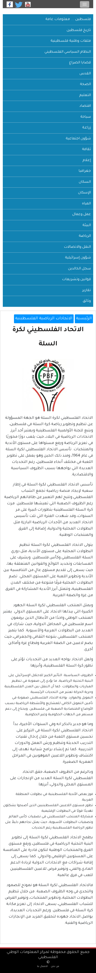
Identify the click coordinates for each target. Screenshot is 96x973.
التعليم (85, 95)
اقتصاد (85, 106)
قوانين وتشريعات (76, 280)
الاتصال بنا (42, 966)
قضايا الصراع (80, 63)
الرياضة (85, 236)
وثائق (87, 301)
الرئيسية (84, 318)
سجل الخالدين (79, 269)
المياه (86, 204)
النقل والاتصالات (77, 247)
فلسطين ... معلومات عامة (68, 19)
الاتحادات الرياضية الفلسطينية (43, 318)
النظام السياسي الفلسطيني (68, 52)
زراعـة (86, 128)
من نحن (55, 966)
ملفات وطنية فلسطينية (71, 41)
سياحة (85, 117)
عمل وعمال (81, 215)
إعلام (86, 160)
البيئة (86, 225)
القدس (85, 74)
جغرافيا (85, 171)
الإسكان (84, 193)
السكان (85, 182)
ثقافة (86, 149)
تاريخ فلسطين (79, 30)
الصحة (85, 84)
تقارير (86, 290)
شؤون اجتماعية (78, 139)
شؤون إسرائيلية (78, 258)
